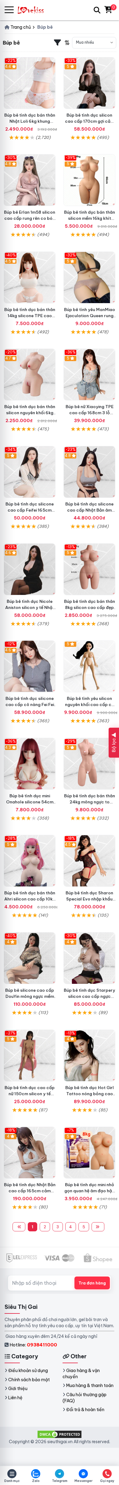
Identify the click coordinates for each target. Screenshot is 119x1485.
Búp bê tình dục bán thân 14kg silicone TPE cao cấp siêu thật (29, 315)
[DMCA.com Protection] (59, 1434)
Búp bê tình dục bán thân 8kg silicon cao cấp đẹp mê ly (89, 607)
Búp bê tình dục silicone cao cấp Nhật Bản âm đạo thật (89, 510)
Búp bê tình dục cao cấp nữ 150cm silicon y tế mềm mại (30, 1094)
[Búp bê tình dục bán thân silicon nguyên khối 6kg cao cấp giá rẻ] (29, 374)
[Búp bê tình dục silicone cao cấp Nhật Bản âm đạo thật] (89, 472)
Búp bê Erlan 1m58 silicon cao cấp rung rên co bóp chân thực (29, 218)
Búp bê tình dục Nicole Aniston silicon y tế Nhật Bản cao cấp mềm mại (29, 607)
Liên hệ (15, 1397)
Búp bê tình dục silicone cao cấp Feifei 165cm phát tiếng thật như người (29, 510)
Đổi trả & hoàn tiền (85, 1409)
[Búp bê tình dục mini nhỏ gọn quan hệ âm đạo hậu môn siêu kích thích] (89, 1152)
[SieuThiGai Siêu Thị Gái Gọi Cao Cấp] (33, 10)
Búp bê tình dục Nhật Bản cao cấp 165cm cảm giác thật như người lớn (30, 1191)
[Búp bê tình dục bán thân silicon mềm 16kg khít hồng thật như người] (89, 180)
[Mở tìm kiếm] (97, 10)
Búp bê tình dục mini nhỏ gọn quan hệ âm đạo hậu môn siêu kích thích (89, 1191)
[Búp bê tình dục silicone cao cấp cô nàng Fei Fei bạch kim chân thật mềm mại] (29, 666)
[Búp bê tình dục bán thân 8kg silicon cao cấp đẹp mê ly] (89, 569)
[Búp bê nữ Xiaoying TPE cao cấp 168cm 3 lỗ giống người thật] (89, 374)
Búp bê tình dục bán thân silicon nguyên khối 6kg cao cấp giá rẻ (29, 413)
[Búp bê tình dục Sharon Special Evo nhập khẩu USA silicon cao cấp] (89, 860)
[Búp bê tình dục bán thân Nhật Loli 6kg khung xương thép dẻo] (29, 83)
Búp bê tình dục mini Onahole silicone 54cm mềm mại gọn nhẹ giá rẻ (29, 802)
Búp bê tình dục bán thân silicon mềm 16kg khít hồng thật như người (89, 218)
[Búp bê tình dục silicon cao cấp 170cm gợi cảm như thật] (89, 83)
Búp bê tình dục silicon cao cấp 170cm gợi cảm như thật (89, 121)
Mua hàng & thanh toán (90, 1385)
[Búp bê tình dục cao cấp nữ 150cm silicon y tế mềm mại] (29, 1055)
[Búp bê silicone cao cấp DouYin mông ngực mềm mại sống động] (29, 958)
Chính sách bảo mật (29, 1379)
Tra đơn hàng (92, 1282)
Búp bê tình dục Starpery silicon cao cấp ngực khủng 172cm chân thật (89, 996)
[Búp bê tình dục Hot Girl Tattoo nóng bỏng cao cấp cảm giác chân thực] (89, 1055)
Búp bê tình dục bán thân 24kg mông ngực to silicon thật (89, 802)
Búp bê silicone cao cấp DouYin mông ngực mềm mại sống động (29, 996)
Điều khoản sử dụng (28, 1370)
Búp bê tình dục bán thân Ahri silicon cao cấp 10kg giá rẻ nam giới (29, 899)
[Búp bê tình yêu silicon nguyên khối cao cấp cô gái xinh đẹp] (89, 666)
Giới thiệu (17, 1388)
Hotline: (33, 1345)
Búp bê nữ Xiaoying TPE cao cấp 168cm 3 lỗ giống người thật (90, 413)
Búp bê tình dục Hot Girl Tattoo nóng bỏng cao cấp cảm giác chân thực (89, 1094)
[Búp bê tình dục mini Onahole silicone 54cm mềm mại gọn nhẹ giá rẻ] (29, 763)
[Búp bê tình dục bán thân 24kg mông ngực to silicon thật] (89, 763)
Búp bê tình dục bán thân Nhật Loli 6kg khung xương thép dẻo (29, 121)
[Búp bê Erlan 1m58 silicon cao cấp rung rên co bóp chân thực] (29, 180)
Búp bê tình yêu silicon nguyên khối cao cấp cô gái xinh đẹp (89, 704)
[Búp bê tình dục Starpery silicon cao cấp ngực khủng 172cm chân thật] (89, 958)
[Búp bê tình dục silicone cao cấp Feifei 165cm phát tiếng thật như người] (29, 472)
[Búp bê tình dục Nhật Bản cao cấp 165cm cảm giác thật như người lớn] (29, 1152)
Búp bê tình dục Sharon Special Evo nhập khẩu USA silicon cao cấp (89, 899)
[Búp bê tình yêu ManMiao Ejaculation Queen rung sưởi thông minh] (89, 277)
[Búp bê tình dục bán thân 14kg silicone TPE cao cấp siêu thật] (29, 277)
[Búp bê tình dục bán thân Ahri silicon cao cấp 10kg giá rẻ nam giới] (29, 860)
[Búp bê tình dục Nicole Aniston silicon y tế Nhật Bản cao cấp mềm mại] (29, 569)
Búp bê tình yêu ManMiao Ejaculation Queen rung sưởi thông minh (89, 315)
